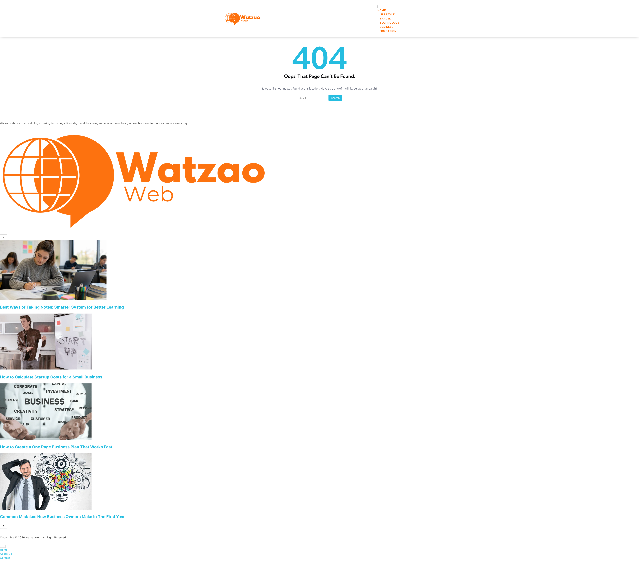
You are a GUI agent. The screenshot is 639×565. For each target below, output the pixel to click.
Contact (5, 557)
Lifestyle (387, 14)
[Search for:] (312, 98)
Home (381, 10)
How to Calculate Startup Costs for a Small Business (51, 377)
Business (387, 26)
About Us (6, 553)
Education (388, 31)
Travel (385, 18)
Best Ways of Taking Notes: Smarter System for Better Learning (62, 307)
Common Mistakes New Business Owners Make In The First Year (62, 516)
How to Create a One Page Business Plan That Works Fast (56, 447)
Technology (390, 22)
